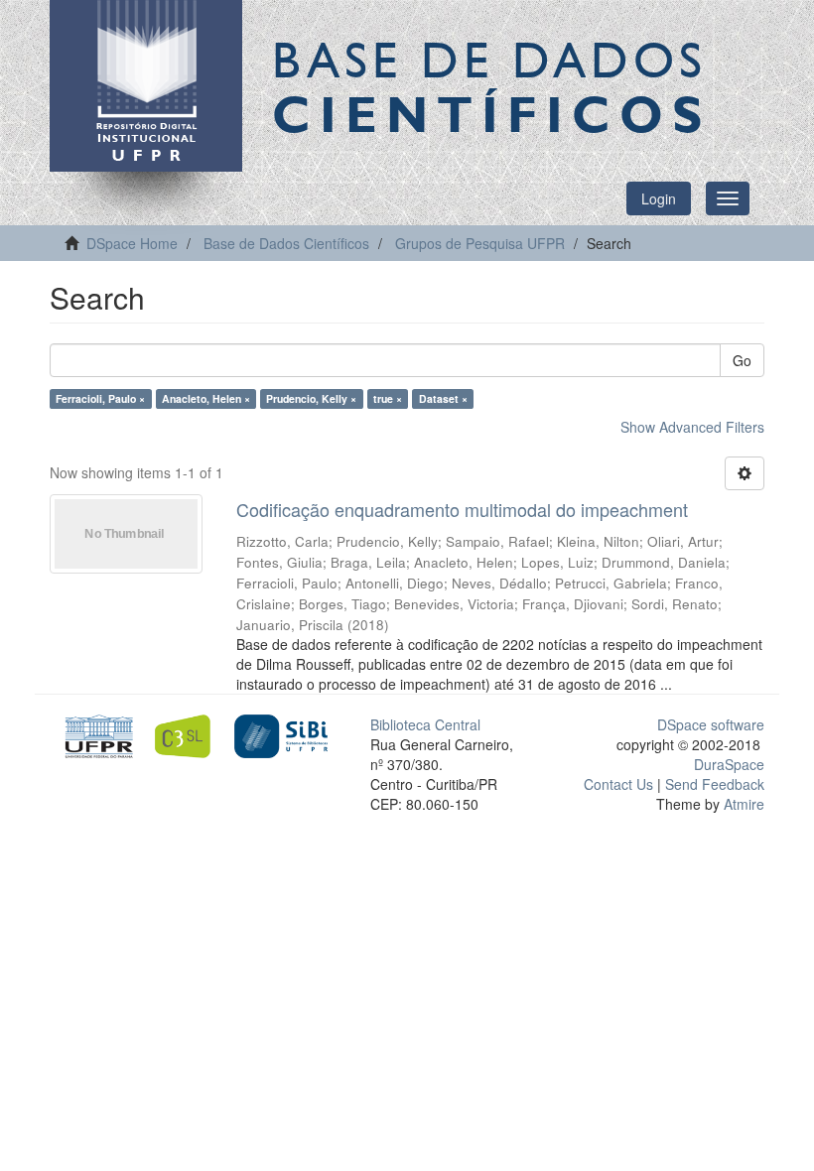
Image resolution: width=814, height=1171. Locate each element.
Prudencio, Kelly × (311, 398)
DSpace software (710, 724)
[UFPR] (96, 734)
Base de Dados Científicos (286, 243)
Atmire (742, 804)
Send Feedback (714, 784)
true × (387, 398)
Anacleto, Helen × (206, 398)
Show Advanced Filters (692, 427)
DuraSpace (729, 764)
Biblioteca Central (425, 724)
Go (742, 360)
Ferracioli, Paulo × (100, 398)
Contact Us (618, 784)
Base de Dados (491, 86)
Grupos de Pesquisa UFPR (480, 243)
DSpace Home (132, 243)
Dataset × (443, 398)
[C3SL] (188, 734)
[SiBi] (280, 734)
